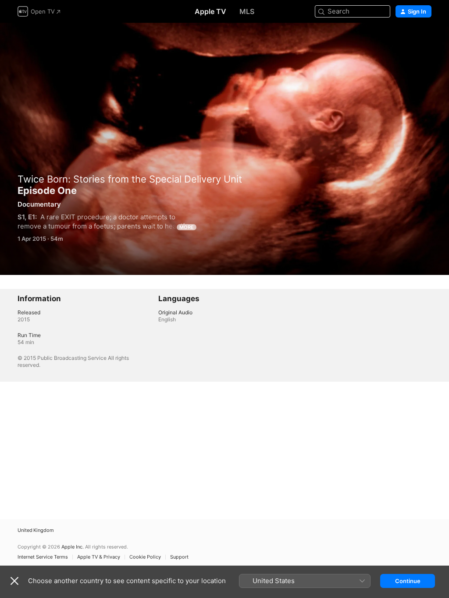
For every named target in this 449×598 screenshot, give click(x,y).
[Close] (14, 581)
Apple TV (210, 11)
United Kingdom (36, 530)
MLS (246, 11)
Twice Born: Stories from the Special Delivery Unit (130, 179)
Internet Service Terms (43, 557)
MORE (186, 227)
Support (179, 557)
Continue (407, 580)
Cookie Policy (145, 557)
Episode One (224, 149)
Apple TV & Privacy (98, 557)
